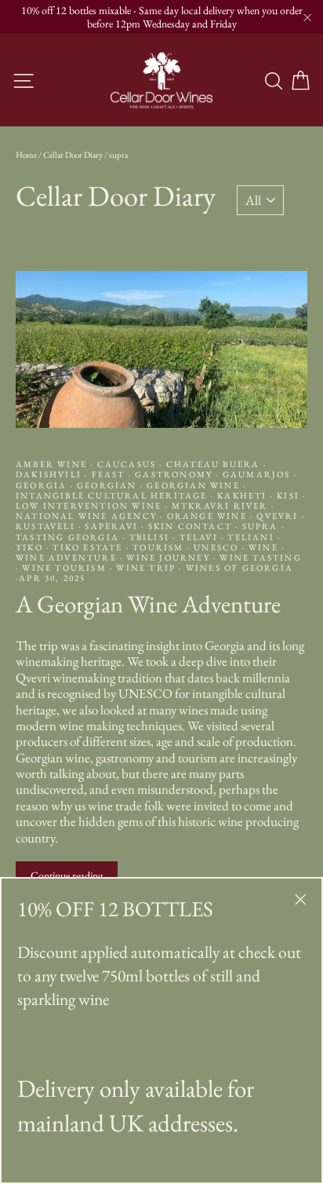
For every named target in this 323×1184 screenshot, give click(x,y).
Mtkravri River (220, 505)
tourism (158, 547)
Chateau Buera (213, 464)
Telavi (198, 537)
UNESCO (216, 547)
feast (108, 474)
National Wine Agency (88, 515)
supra (259, 526)
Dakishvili (50, 474)
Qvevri (277, 515)
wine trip (146, 567)
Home (26, 154)
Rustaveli (47, 526)
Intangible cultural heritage (113, 495)
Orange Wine (206, 515)
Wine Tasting (259, 557)
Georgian (107, 485)
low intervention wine (90, 505)
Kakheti (242, 495)
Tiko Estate (87, 547)
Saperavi (111, 526)
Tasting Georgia (69, 537)
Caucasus (126, 464)
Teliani (251, 537)
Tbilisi (148, 537)
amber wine (53, 464)
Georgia (43, 485)
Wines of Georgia (238, 567)
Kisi (288, 495)
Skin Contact (189, 526)
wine (263, 547)
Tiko (31, 547)
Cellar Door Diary (73, 154)
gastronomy (174, 474)
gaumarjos (257, 474)
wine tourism (64, 567)
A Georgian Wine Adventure (148, 603)
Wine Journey (168, 557)
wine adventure (68, 557)
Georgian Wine (193, 485)
